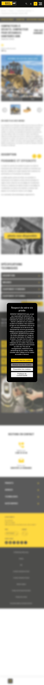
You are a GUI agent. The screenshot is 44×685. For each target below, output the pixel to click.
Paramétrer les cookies (22, 369)
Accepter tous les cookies (22, 360)
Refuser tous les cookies (22, 365)
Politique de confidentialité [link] (22, 374)
